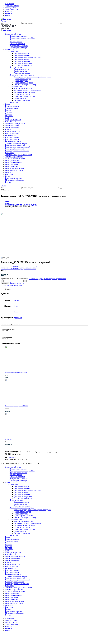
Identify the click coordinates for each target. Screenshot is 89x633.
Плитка (8, 110)
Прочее (8, 182)
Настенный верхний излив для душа (27, 90)
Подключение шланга (22, 94)
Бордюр (8, 176)
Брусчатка (9, 174)
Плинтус (8, 129)
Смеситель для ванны (22, 55)
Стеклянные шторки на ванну (25, 85)
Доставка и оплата (12, 6)
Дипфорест (18, 318)
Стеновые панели (11, 108)
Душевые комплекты (21, 69)
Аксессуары (14, 102)
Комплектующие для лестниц (55, 279)
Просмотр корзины (17, 283)
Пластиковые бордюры (13, 178)
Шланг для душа (20, 98)
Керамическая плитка (13, 141)
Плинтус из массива (12, 131)
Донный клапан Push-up (23, 65)
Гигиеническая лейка (22, 100)
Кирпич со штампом (17, 44)
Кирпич (8, 104)
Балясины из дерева (36, 279)
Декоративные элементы (19, 46)
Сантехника (9, 50)
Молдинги (9, 116)
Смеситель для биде (21, 53)
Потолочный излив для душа (24, 96)
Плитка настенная (12, 139)
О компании (9, 4)
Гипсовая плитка (16, 42)
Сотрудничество (11, 8)
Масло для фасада (11, 166)
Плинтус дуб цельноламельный (17, 151)
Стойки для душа (20, 71)
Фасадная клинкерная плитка (16, 143)
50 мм (16, 306)
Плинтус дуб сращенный (14, 149)
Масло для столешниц (13, 162)
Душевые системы (16, 67)
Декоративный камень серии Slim (22, 38)
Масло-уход (9, 172)
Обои (7, 118)
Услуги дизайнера (11, 9)
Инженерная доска (12, 106)
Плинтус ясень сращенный (15, 145)
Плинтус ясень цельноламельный (17, 147)
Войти (7, 15)
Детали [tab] (8, 289)
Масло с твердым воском (14, 168)
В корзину (5, 283)
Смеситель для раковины (23, 63)
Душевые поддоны (21, 81)
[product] (46, 358)
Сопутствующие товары (18, 48)
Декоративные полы (12, 125)
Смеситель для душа (21, 59)
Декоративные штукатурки (15, 123)
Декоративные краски (13, 127)
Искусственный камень (18, 40)
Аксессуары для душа (22, 73)
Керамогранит (10, 135)
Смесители (14, 51)
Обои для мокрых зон (13, 120)
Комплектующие (16, 86)
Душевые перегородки (22, 79)
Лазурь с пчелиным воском (15, 159)
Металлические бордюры (14, 180)
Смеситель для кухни (22, 61)
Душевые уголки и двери (23, 83)
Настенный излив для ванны (24, 92)
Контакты (8, 13)
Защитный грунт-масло (14, 157)
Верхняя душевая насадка (23, 88)
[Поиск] (61, 23)
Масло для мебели (12, 160)
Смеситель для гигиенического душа (27, 57)
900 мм (16, 300)
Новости (8, 11)
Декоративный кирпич (13, 34)
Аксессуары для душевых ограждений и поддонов (32, 77)
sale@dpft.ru (12, 457)
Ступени (8, 112)
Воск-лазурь (9, 153)
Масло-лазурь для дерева (14, 170)
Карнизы (8, 114)
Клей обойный (10, 122)
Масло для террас (11, 164)
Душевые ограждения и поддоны (22, 75)
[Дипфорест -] (6, 19)
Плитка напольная (12, 137)
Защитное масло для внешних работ (18, 155)
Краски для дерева (12, 133)
